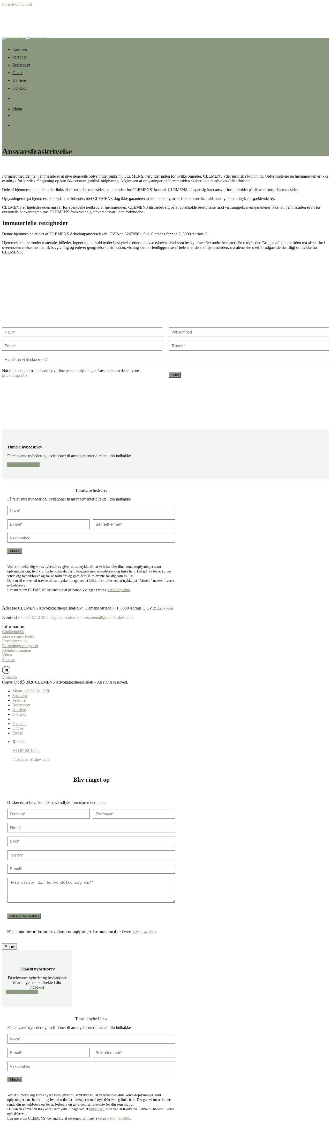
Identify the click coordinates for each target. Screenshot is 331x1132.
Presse (17, 733)
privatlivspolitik (14, 375)
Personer (19, 57)
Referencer (21, 65)
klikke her (96, 580)
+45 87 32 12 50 (31, 617)
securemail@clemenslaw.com (109, 617)
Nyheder (19, 723)
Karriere (19, 80)
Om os (17, 72)
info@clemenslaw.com (65, 617)
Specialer (19, 49)
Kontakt (19, 88)
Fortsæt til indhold (17, 4)
